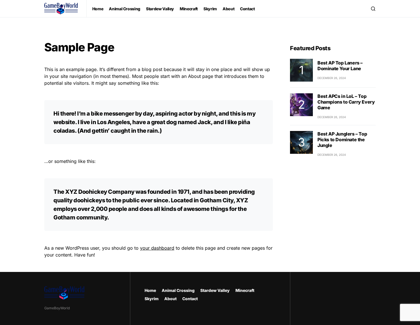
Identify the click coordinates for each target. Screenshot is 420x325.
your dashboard (157, 248)
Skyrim (152, 298)
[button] (373, 8)
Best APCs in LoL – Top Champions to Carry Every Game (346, 101)
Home (150, 290)
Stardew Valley (215, 290)
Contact (190, 298)
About (170, 298)
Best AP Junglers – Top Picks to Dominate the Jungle (342, 139)
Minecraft (244, 290)
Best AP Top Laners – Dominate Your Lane (340, 65)
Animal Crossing (178, 290)
